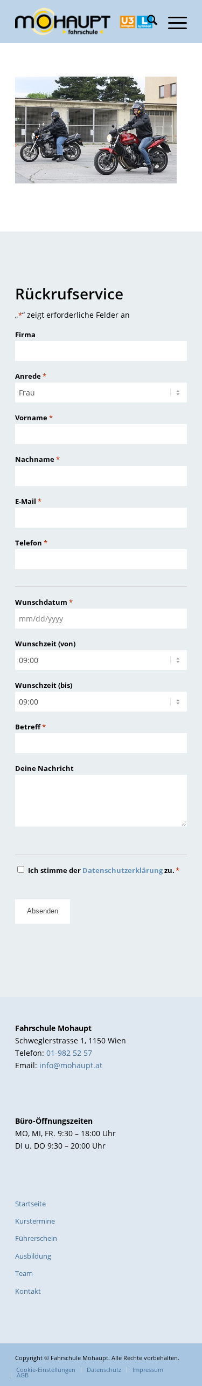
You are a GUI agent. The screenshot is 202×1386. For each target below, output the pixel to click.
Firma (25, 334)
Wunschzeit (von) (45, 643)
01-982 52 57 (69, 1053)
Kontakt (28, 1291)
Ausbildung (33, 1256)
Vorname (34, 417)
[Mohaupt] (83, 21)
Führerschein (36, 1238)
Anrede (30, 376)
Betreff (30, 727)
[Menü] (172, 21)
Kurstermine (35, 1221)
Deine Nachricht (44, 768)
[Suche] (146, 21)
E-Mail (28, 501)
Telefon (31, 543)
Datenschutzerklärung (122, 870)
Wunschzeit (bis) (43, 685)
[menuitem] (146, 21)
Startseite (30, 1204)
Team (24, 1273)
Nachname (37, 459)
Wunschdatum (44, 602)
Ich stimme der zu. (103, 870)
